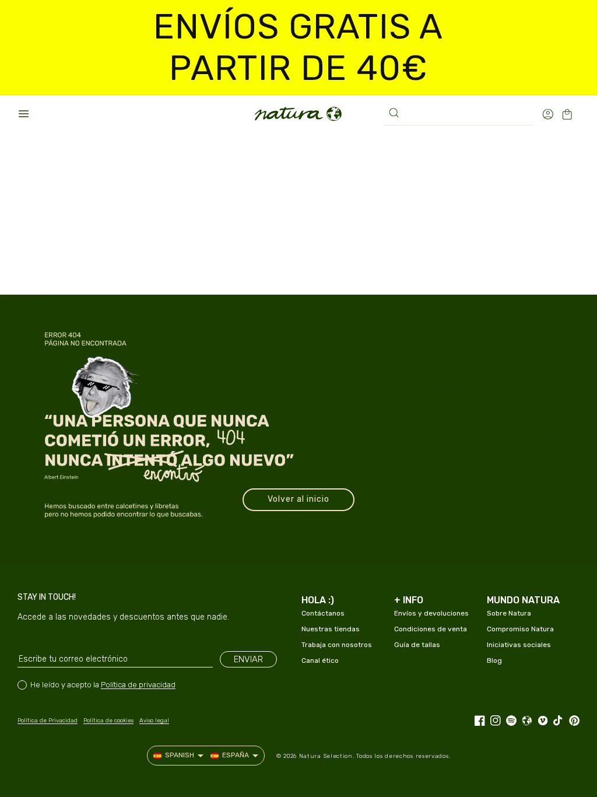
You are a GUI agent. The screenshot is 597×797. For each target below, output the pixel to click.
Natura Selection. (326, 756)
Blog (494, 660)
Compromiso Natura (520, 629)
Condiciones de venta (430, 629)
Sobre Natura (509, 613)
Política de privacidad (138, 684)
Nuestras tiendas (330, 629)
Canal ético (320, 660)
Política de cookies (108, 720)
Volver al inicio (298, 499)
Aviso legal (154, 720)
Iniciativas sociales (519, 645)
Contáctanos (323, 613)
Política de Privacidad (47, 720)
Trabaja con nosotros (336, 645)
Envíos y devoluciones (431, 613)
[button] (23, 114)
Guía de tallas (417, 645)
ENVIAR (248, 659)
